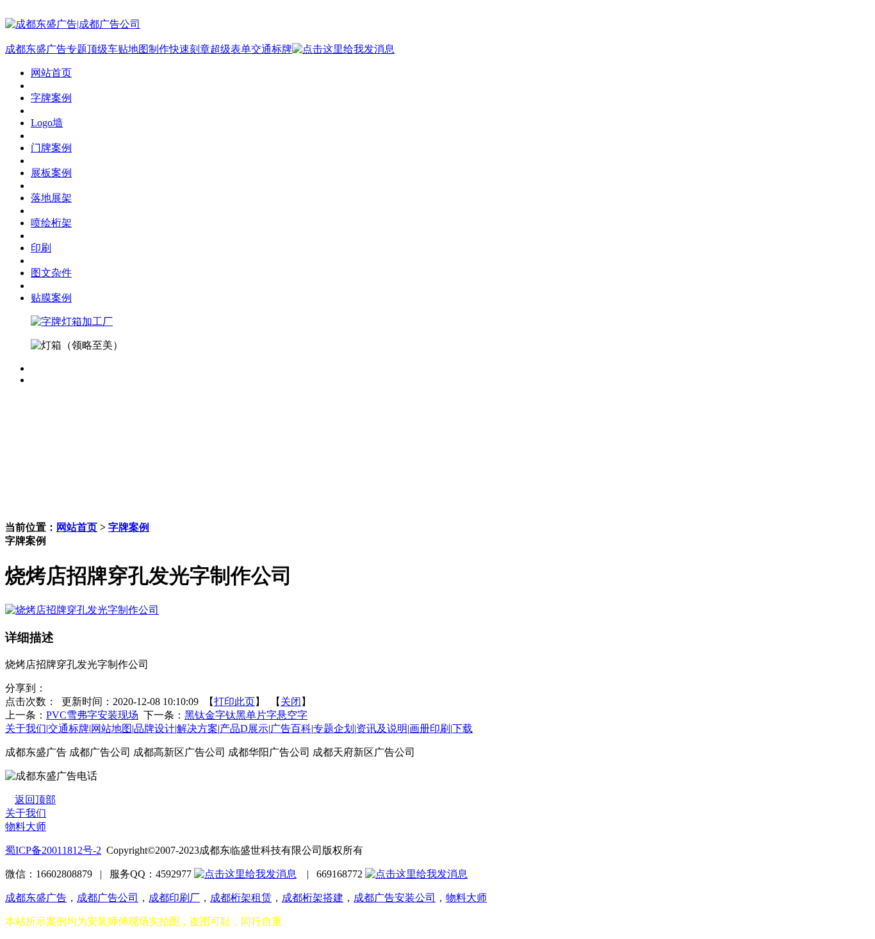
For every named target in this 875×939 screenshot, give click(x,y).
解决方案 (197, 728)
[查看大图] (82, 609)
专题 (77, 49)
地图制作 (148, 49)
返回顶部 (35, 799)
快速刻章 (189, 49)
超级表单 (230, 49)
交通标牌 (271, 49)
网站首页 (76, 527)
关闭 (291, 701)
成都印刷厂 (174, 897)
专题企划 (333, 728)
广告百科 (290, 728)
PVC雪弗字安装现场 (92, 715)
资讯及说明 (381, 728)
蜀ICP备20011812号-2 (53, 850)
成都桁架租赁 (241, 897)
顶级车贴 (107, 49)
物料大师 (25, 826)
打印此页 (234, 701)
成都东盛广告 (36, 49)
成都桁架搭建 (312, 897)
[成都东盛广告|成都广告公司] (72, 24)
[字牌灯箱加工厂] (72, 321)
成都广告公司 (107, 897)
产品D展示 (244, 728)
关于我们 (25, 728)
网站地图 (111, 728)
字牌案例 (128, 527)
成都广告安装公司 (395, 897)
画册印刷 (429, 728)
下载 (462, 728)
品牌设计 (154, 728)
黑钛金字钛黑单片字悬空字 (245, 715)
